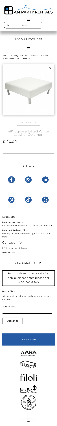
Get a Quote (28, 122)
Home (5, 55)
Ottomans (33, 55)
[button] (50, 68)
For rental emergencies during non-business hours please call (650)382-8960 (28, 278)
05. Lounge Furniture (18, 55)
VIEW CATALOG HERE (28, 263)
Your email (9, 306)
